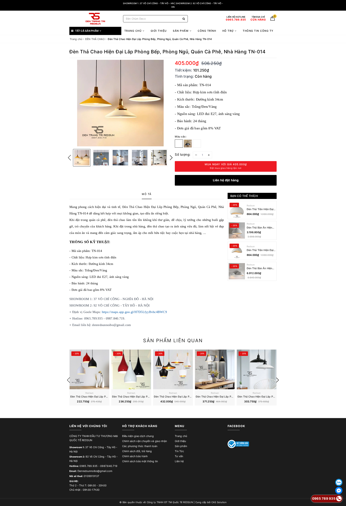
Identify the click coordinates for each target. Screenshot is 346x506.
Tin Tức (179, 451)
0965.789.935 (88, 465)
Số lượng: (182, 154)
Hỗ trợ (228, 30)
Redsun (251, 205)
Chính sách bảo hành (135, 456)
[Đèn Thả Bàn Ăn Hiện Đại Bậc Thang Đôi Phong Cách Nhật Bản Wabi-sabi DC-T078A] (237, 271)
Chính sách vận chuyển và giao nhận (144, 441)
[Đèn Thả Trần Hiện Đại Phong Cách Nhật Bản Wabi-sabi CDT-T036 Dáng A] (237, 251)
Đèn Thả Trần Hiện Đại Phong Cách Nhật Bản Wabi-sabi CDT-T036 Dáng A (260, 250)
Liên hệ (179, 461)
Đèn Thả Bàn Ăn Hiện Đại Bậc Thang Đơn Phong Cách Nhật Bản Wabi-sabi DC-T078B (260, 227)
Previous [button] (69, 157)
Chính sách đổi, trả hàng (137, 451)
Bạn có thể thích (244, 196)
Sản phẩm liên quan (173, 340)
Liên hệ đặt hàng (226, 180)
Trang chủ (133, 30)
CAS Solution (219, 502)
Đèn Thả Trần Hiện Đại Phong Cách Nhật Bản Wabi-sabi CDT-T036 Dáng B (260, 209)
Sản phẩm (181, 30)
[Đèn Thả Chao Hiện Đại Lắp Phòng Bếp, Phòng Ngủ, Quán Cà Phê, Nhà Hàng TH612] (89, 369)
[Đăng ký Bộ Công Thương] (238, 443)
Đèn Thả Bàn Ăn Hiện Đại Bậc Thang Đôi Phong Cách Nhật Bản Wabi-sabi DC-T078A (260, 268)
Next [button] (171, 157)
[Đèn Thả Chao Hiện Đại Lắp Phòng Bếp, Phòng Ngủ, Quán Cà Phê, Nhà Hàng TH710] (215, 369)
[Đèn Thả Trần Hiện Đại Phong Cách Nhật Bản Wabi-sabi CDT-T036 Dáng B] (237, 210)
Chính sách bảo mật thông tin (140, 461)
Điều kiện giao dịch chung (138, 436)
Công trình (207, 30)
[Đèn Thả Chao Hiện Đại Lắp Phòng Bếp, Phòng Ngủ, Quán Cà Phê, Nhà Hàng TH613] (131, 369)
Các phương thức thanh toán (140, 446)
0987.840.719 (108, 465)
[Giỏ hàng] (272, 19)
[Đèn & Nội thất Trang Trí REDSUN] (95, 19)
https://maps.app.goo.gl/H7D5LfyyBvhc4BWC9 (134, 312)
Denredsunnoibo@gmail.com (94, 470)
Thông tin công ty (258, 30)
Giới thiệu (159, 30)
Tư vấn (179, 456)
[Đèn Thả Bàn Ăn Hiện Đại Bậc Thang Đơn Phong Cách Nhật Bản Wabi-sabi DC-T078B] (237, 230)
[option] (120, 103)
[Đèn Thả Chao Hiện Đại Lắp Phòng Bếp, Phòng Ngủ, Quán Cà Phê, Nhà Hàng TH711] (256, 369)
